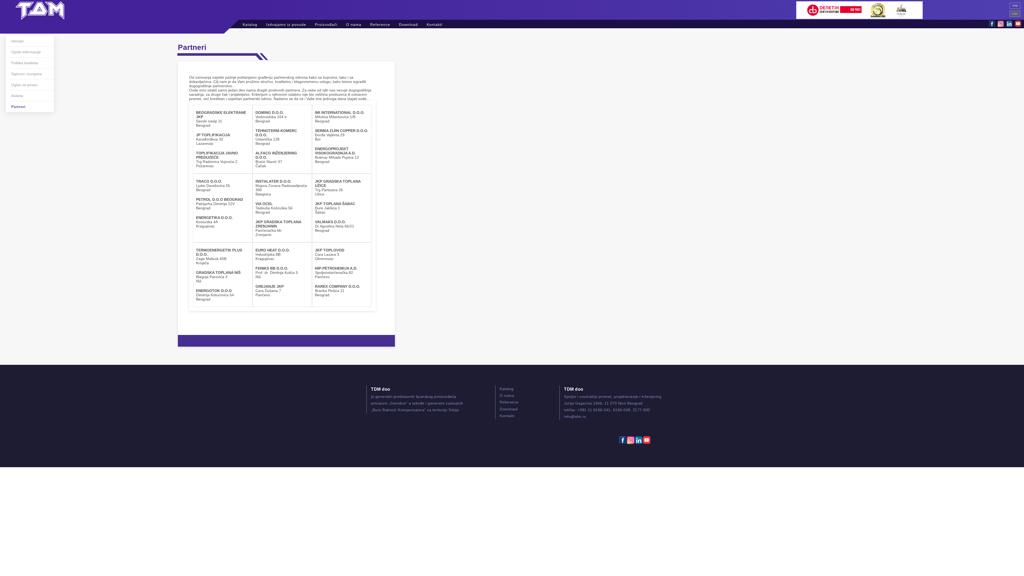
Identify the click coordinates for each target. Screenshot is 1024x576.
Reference (380, 24)
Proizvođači (326, 24)
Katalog (250, 24)
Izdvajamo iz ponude (286, 24)
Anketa (17, 96)
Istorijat (17, 41)
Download (408, 24)
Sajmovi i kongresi (26, 74)
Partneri (18, 107)
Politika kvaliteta (24, 63)
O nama (353, 24)
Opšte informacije (26, 52)
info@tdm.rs (575, 416)
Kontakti (434, 24)
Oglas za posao (24, 85)
